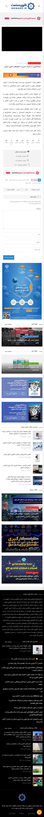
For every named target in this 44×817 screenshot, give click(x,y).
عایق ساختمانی (36, 183)
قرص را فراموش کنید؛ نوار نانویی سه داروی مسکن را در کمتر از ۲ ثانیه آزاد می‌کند (22, 720)
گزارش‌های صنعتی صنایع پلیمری (29, 539)
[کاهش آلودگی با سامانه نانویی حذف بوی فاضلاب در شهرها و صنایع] (37, 469)
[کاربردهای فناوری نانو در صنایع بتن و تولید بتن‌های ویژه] (37, 747)
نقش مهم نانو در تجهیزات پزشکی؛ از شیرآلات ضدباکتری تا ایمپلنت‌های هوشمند (25, 702)
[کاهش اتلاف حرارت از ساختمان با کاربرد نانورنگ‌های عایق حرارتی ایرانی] (37, 781)
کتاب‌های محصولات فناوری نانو (30, 363)
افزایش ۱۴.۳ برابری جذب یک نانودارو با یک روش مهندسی (25, 663)
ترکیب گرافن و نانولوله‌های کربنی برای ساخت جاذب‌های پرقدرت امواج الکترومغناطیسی (23, 713)
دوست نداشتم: (20, 160)
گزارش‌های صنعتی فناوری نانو (30, 336)
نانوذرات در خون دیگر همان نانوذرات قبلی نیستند (28, 708)
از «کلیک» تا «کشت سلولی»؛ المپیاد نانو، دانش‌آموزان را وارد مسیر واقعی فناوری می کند (23, 676)
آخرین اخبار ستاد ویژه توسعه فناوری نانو (23, 659)
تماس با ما (12, 813)
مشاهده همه (8, 324)
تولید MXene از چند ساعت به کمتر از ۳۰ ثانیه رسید (27, 696)
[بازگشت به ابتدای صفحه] (2, 815)
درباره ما (21, 813)
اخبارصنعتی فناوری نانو (34, 63)
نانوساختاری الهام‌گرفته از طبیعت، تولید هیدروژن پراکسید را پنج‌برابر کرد (22, 690)
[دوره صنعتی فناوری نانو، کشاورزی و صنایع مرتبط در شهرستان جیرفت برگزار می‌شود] (37, 770)
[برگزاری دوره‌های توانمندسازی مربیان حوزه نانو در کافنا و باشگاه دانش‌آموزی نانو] (22, 570)
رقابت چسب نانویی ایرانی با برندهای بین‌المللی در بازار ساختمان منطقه (23, 683)
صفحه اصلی (31, 813)
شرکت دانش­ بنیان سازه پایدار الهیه (19, 180)
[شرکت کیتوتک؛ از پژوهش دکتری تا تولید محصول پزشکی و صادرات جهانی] (37, 446)
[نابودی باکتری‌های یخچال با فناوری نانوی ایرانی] (37, 457)
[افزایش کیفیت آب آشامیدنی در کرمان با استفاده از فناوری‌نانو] (37, 758)
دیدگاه (38, 209)
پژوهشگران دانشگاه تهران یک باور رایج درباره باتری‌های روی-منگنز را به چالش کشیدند (22, 669)
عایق (6, 180)
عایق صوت (28, 183)
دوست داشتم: (21, 156)
